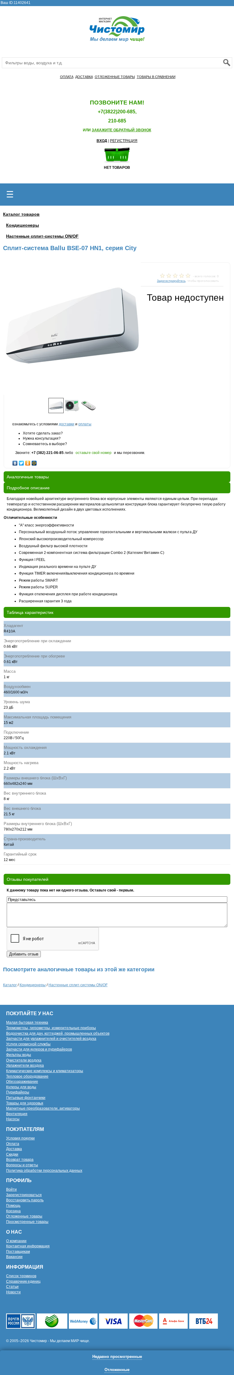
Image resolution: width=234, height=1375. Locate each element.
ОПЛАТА (66, 77)
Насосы (13, 1119)
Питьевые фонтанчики (25, 1098)
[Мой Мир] (34, 461)
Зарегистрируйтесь (171, 280)
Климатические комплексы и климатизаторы (44, 1071)
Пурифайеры (17, 1092)
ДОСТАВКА (84, 77)
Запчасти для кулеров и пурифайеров (39, 1049)
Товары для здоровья (24, 1103)
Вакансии (14, 1257)
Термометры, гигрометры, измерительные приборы (51, 1028)
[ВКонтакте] (15, 461)
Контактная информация (28, 1246)
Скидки (12, 1154)
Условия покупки (20, 1138)
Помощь (13, 1205)
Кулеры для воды (21, 1087)
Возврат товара (20, 1159)
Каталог (10, 985)
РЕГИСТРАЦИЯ (123, 141)
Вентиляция (16, 1114)
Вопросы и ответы (22, 1165)
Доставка (14, 1149)
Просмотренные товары (27, 1222)
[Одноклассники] (28, 461)
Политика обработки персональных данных (44, 1170)
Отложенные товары (24, 1216)
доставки (66, 424)
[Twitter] (21, 461)
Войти (11, 1189)
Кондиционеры (22, 225)
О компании (16, 1241)
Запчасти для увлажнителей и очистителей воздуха (51, 1039)
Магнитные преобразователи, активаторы (43, 1108)
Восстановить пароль (25, 1200)
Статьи (12, 1287)
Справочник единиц (23, 1281)
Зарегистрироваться (24, 1195)
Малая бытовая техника (27, 1022)
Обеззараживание (22, 1081)
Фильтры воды (18, 1055)
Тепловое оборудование (27, 1076)
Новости (13, 1292)
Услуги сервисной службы (28, 1044)
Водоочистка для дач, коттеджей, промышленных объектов (57, 1033)
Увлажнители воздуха (25, 1065)
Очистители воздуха (23, 1060)
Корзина (13, 1211)
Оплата (12, 1144)
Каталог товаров (21, 214)
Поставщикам (18, 1251)
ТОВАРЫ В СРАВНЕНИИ (156, 77)
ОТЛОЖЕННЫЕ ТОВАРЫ (115, 77)
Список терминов (21, 1276)
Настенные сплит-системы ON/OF (42, 236)
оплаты (84, 424)
